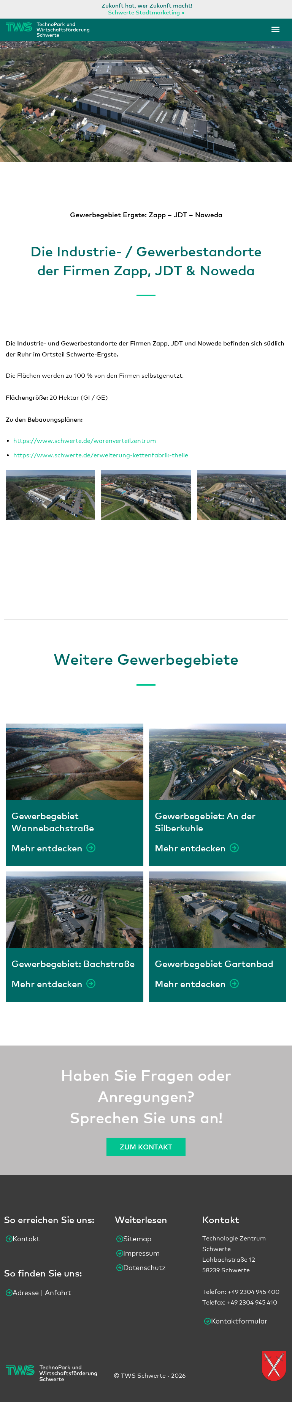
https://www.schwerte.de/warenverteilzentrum (84, 440)
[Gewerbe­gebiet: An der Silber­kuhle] (218, 762)
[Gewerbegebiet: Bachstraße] (74, 909)
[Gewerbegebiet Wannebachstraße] (74, 762)
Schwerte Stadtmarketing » (146, 12)
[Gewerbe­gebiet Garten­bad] (218, 909)
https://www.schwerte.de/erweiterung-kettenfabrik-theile (100, 455)
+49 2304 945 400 (253, 1291)
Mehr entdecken (47, 847)
